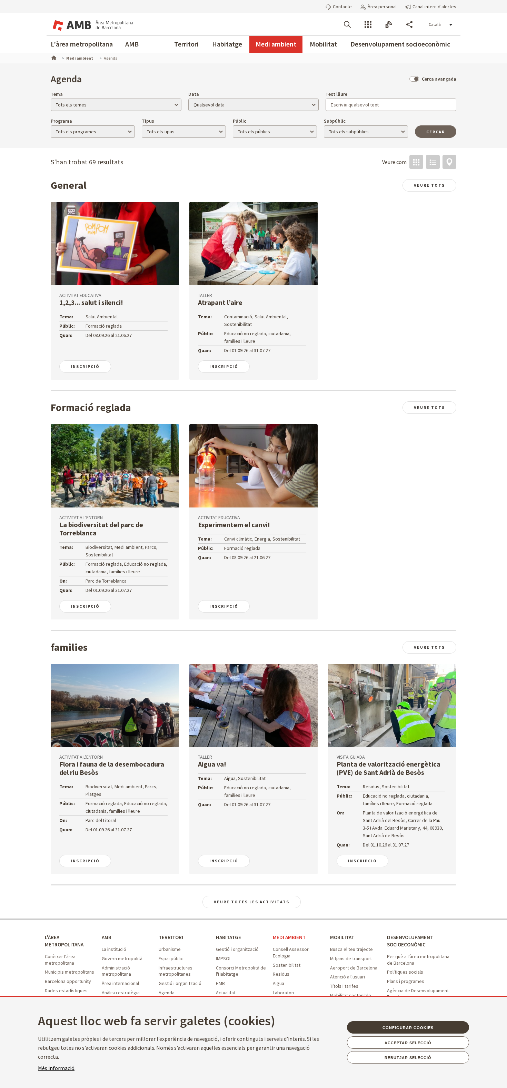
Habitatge (227, 44)
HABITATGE (228, 937)
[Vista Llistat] (433, 162)
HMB (220, 983)
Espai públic (171, 958)
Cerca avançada (439, 79)
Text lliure (336, 94)
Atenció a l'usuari (347, 977)
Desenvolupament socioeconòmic (400, 44)
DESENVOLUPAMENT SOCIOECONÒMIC (410, 941)
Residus (281, 974)
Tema (57, 94)
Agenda (167, 992)
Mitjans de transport (351, 958)
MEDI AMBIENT (289, 937)
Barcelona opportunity (68, 981)
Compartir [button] (409, 24)
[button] (339, 6)
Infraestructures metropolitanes (175, 971)
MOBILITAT (342, 937)
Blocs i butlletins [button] (388, 24)
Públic (239, 121)
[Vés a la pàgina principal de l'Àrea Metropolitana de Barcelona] (92, 24)
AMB (132, 44)
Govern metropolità (122, 958)
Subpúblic (335, 121)
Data (193, 94)
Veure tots (429, 185)
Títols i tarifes (344, 986)
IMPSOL (223, 958)
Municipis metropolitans (69, 972)
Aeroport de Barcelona (353, 968)
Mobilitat (323, 44)
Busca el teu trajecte (351, 949)
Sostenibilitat (286, 965)
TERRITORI (171, 937)
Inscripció (85, 366)
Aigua (278, 983)
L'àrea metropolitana (82, 44)
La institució (114, 949)
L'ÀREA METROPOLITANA (64, 941)
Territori (186, 44)
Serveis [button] (368, 24)
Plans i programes (405, 981)
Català (435, 24)
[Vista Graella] (416, 162)
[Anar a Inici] (53, 57)
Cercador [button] (347, 24)
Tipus (148, 121)
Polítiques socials (405, 972)
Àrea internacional (120, 983)
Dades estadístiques (66, 990)
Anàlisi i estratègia (121, 992)
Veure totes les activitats (251, 901)
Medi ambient (276, 44)
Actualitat (226, 992)
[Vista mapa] (449, 162)
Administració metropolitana (116, 971)
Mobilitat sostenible (350, 995)
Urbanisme (170, 949)
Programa (61, 121)
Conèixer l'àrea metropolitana (60, 959)
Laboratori (283, 992)
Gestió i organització (180, 983)
